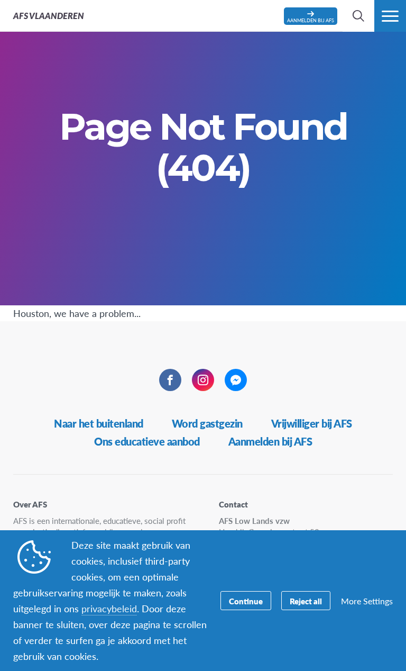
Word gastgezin (207, 423)
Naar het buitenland (98, 423)
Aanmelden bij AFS (270, 441)
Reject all (306, 600)
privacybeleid (109, 608)
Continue (246, 600)
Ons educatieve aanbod (147, 441)
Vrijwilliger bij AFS (311, 423)
